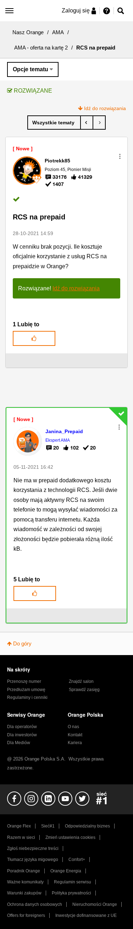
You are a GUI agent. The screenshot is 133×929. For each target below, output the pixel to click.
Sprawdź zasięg (84, 689)
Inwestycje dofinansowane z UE (86, 915)
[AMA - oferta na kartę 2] (54, 122)
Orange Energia (65, 870)
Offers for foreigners (26, 915)
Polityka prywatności (71, 893)
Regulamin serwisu (72, 881)
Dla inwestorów (22, 734)
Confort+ (76, 859)
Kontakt (75, 734)
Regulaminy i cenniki (27, 697)
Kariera (75, 742)
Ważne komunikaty (25, 881)
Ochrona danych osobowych (34, 904)
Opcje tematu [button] (30, 69)
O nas (73, 726)
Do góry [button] (22, 643)
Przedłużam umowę (26, 689)
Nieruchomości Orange (94, 904)
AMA (58, 32)
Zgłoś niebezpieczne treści (33, 848)
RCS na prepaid (39, 217)
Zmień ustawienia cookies (70, 837)
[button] (120, 156)
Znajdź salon (81, 681)
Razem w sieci (21, 837)
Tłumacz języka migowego (32, 859)
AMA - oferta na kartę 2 (41, 48)
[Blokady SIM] (99, 122)
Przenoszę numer (24, 681)
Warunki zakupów (24, 893)
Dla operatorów (22, 726)
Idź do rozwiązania (105, 108)
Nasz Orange (28, 32)
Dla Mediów (18, 742)
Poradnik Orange (23, 870)
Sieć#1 (48, 826)
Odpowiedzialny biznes (87, 826)
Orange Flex (19, 826)
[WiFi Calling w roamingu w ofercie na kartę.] (86, 122)
